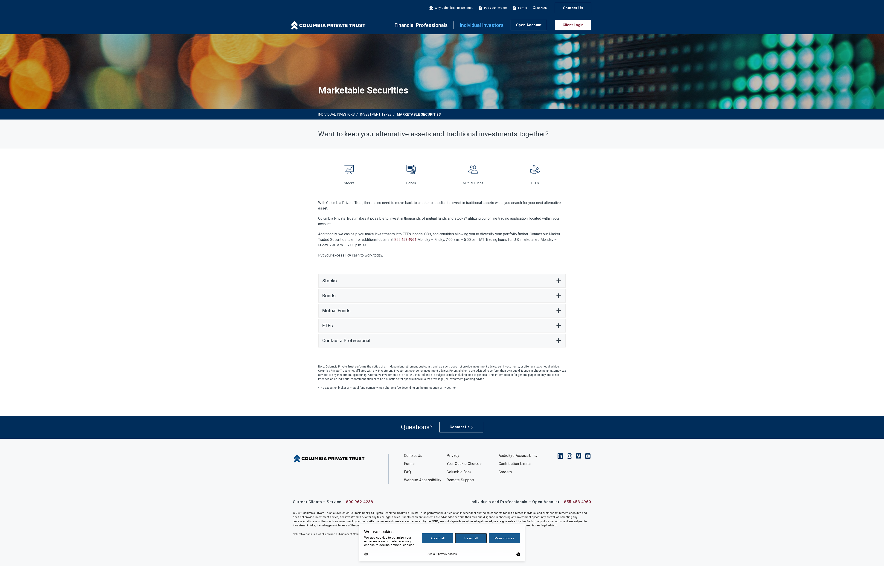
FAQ (407, 472)
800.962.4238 (359, 501)
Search (542, 8)
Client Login (573, 25)
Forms (522, 8)
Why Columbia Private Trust (453, 8)
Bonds (329, 295)
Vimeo (578, 456)
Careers (505, 472)
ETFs (327, 325)
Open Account (529, 25)
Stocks (329, 280)
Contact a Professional (346, 340)
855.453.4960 (577, 501)
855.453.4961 (405, 239)
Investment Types (376, 114)
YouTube (587, 456)
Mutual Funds (336, 310)
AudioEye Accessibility (518, 455)
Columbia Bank (459, 472)
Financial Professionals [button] (421, 25)
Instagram (569, 456)
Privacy (453, 455)
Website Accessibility (422, 480)
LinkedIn (560, 456)
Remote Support (460, 480)
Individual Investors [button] (482, 25)
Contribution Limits (515, 463)
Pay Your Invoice (495, 8)
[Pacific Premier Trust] (328, 25)
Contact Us (573, 8)
